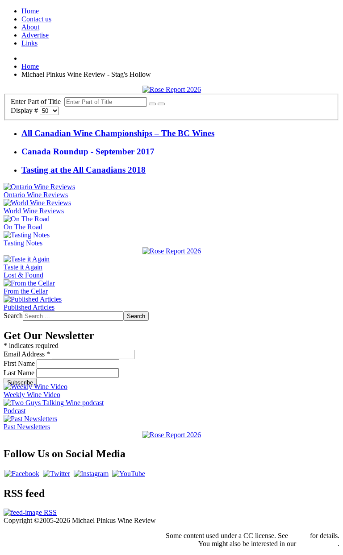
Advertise (35, 35)
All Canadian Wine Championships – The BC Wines (117, 133)
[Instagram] (91, 473)
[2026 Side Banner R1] (171, 435)
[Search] (152, 104)
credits (299, 535)
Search (13, 315)
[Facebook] (22, 473)
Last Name (20, 373)
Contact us (36, 19)
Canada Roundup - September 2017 (88, 151)
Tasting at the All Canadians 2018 (83, 169)
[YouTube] (128, 473)
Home (30, 11)
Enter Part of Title (37, 101)
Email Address (27, 354)
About (30, 27)
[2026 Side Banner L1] (171, 251)
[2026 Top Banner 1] (171, 89)
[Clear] (161, 104)
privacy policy (318, 543)
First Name (20, 363)
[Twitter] (56, 473)
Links (29, 43)
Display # (25, 110)
